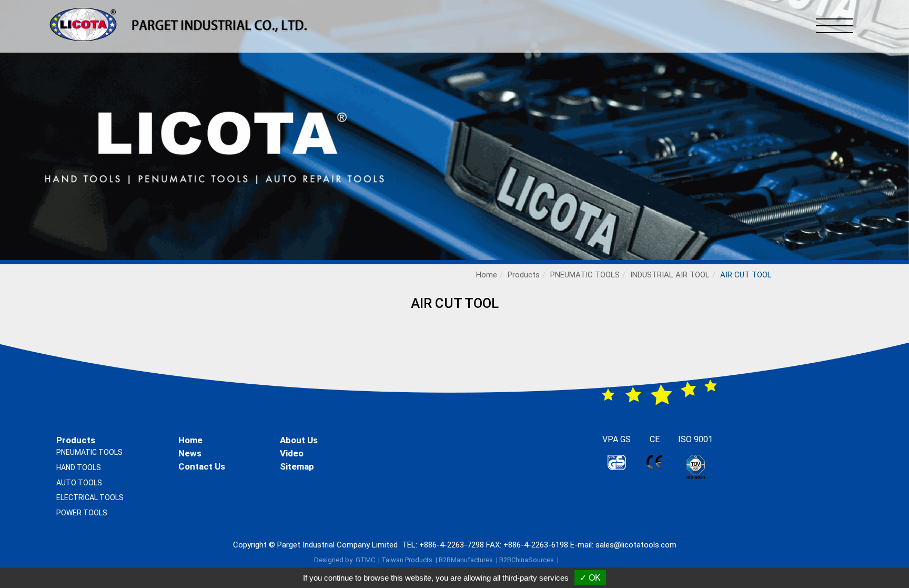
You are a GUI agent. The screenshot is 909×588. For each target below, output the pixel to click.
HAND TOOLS (78, 467)
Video (292, 453)
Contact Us (201, 466)
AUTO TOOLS (79, 483)
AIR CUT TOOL (746, 275)
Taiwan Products (406, 560)
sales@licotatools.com (635, 545)
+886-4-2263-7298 (451, 545)
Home (486, 275)
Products (524, 275)
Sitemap (297, 466)
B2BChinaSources (526, 560)
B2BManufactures (466, 560)
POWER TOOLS (81, 513)
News (189, 453)
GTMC (365, 560)
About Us (299, 440)
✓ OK (590, 577)
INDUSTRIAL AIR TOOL (670, 275)
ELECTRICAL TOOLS (90, 497)
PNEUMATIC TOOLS (585, 275)
